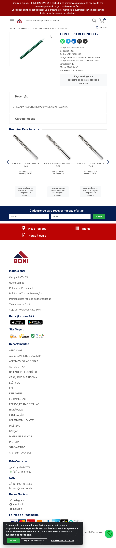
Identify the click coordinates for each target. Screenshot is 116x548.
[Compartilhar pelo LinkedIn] (73, 41)
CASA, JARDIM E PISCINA (23, 377)
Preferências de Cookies (62, 540)
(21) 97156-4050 (22, 471)
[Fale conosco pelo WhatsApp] (109, 534)
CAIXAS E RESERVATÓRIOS (23, 372)
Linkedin (17, 508)
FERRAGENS (15, 393)
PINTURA (14, 441)
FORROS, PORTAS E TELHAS (24, 404)
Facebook (18, 504)
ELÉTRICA (14, 382)
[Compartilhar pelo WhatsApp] (62, 41)
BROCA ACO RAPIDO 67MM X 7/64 (90, 165)
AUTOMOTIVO (17, 366)
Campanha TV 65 (18, 277)
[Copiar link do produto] (85, 41)
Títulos (86, 228)
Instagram (18, 500)
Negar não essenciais (34, 540)
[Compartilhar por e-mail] (79, 41)
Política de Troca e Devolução (25, 293)
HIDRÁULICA (16, 409)
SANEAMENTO (17, 447)
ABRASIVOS (15, 350)
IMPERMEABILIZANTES (22, 420)
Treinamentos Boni (19, 304)
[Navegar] (8, 162)
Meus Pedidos (36, 228)
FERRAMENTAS (17, 398)
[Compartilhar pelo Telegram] (68, 41)
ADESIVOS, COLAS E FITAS (23, 361)
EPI (11, 388)
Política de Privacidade (21, 288)
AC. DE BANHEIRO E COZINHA (25, 355)
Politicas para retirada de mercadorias (30, 298)
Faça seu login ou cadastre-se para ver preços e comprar (83, 80)
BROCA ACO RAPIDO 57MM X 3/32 (58, 165)
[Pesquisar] (94, 20)
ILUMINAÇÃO (16, 415)
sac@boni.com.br (23, 488)
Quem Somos (16, 282)
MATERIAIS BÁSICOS (20, 436)
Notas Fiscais (37, 235)
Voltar (102, 27)
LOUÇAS (13, 431)
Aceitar (13, 540)
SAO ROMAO (72, 67)
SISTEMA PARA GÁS (20, 452)
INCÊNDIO (14, 425)
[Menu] (11, 20)
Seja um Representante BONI (25, 309)
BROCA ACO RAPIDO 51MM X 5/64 (25, 165)
